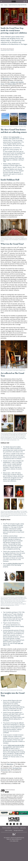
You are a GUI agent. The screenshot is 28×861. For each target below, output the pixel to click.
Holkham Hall (14, 82)
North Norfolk (15, 137)
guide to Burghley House (15, 563)
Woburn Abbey (11, 84)
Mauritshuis (6, 78)
